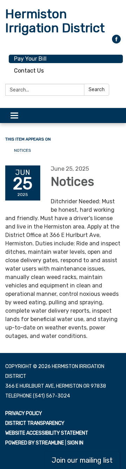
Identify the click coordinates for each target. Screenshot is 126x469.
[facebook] (116, 41)
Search (97, 90)
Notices (22, 150)
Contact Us (29, 70)
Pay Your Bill (30, 58)
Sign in (75, 443)
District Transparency (34, 423)
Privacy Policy (23, 413)
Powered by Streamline (34, 443)
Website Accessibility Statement (46, 433)
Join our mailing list (82, 460)
